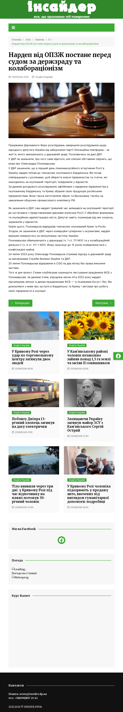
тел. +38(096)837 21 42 (23, 698)
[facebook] (61, 540)
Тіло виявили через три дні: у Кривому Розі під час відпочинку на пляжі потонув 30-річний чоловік (32, 494)
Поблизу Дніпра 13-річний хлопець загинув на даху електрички (33, 423)
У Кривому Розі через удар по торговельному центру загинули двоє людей (32, 357)
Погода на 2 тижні (24, 573)
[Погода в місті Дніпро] (61, 569)
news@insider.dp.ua (33, 694)
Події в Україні (44, 77)
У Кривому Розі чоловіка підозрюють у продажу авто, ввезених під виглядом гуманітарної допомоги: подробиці (89, 494)
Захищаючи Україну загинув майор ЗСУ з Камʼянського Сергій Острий (85, 424)
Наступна (101, 303)
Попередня (22, 303)
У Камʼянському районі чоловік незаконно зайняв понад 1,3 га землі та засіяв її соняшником (89, 357)
